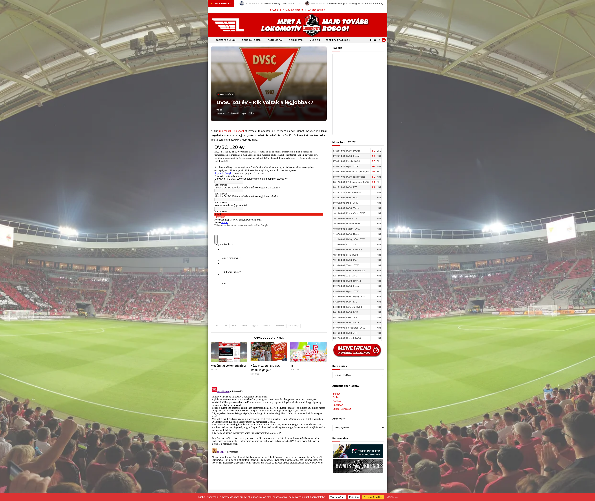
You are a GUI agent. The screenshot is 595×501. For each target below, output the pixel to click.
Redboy (337, 401)
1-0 (373, 151)
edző (234, 326)
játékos (244, 326)
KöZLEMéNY (226, 94)
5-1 (373, 182)
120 (216, 326)
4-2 (373, 166)
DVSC (225, 326)
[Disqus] (269, 424)
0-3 (373, 171)
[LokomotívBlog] (297, 25)
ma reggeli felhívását (231, 131)
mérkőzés (267, 326)
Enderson (338, 405)
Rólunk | (275, 10)
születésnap (294, 326)
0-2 (373, 156)
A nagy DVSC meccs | (294, 10)
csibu (219, 109)
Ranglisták (275, 40)
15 (254, 113)
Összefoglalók (225, 40)
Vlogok (315, 40)
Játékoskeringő (316, 10)
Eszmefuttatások (338, 40)
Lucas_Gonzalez (342, 408)
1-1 (373, 187)
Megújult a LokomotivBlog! (228, 365)
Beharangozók (252, 40)
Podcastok (296, 40)
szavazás (280, 326)
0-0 (373, 161)
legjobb (255, 326)
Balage (336, 393)
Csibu (336, 397)
